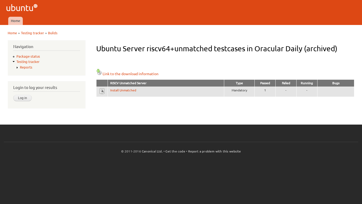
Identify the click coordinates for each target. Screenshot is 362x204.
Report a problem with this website (214, 151)
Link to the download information (130, 74)
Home (15, 21)
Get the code (175, 151)
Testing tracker (32, 33)
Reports (26, 67)
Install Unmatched (123, 90)
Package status (28, 56)
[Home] (23, 8)
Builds (53, 33)
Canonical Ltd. (152, 151)
